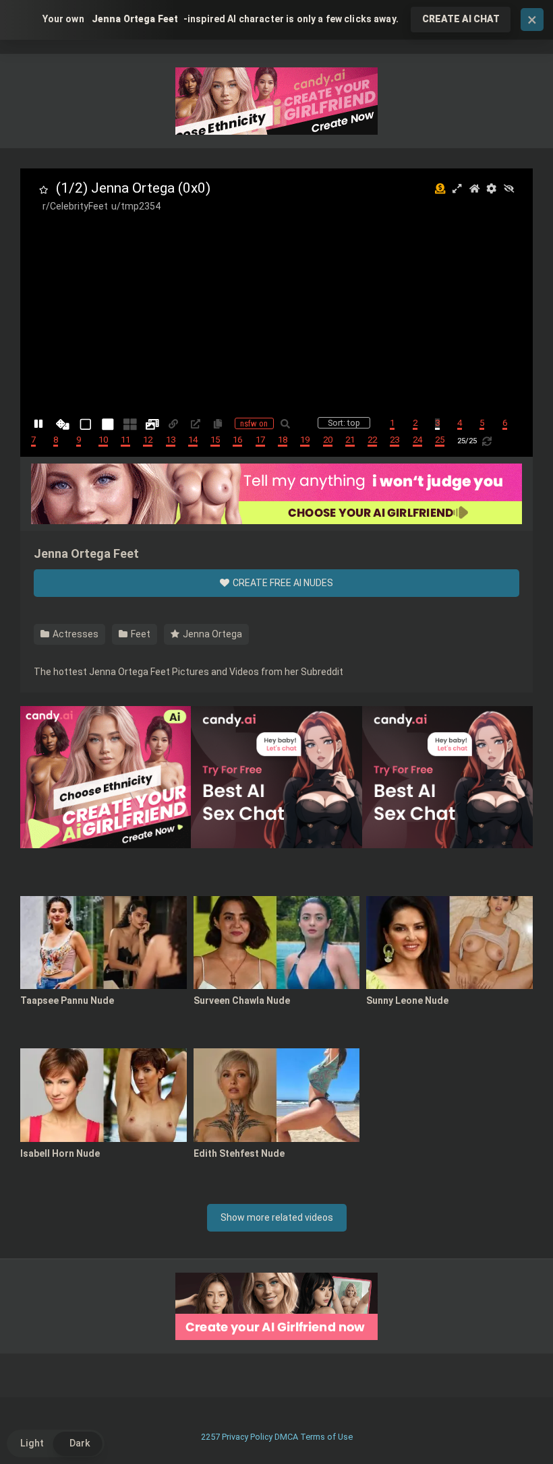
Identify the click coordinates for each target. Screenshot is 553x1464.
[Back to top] (508, 1423)
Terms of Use (326, 1437)
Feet (139, 634)
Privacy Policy (247, 1437)
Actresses (74, 634)
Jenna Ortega (211, 634)
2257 (210, 1437)
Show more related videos (277, 1217)
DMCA (286, 1437)
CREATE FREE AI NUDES (282, 582)
